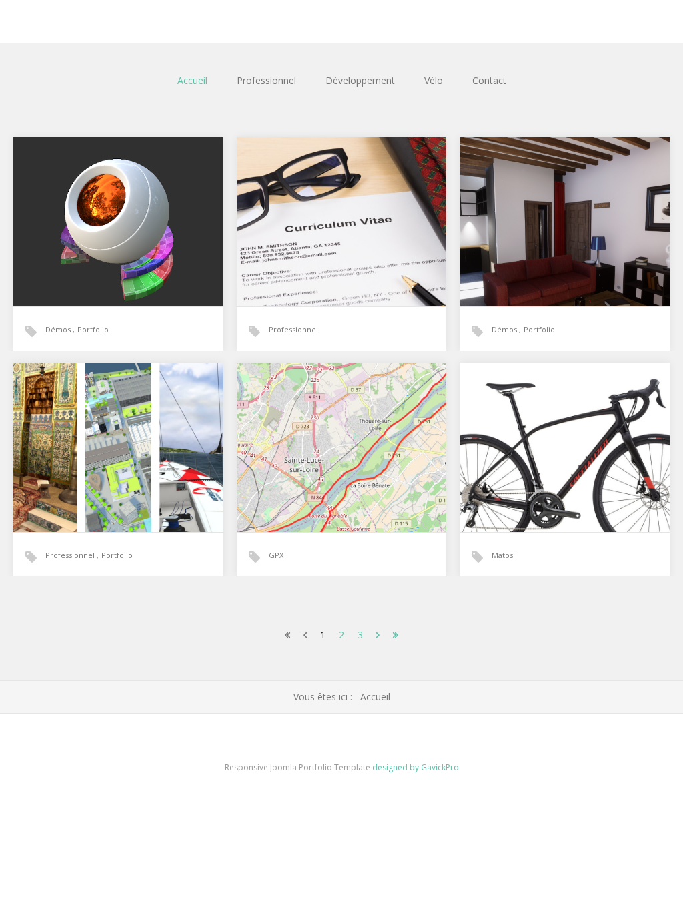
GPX (276, 555)
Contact (489, 80)
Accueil (192, 80)
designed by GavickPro (415, 767)
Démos (59, 329)
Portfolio (93, 329)
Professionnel (266, 80)
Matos (502, 555)
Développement (360, 80)
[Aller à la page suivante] (378, 634)
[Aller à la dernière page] (395, 634)
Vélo (433, 80)
